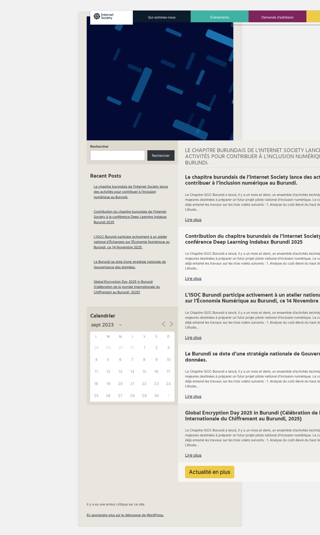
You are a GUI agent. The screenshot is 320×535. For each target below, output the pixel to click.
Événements (219, 17)
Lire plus (193, 219)
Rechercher (99, 146)
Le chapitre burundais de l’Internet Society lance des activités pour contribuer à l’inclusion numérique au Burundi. (131, 191)
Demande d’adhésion (277, 17)
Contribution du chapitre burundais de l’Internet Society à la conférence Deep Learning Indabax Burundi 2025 (130, 217)
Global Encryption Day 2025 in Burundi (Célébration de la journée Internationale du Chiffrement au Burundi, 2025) (127, 287)
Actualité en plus (209, 472)
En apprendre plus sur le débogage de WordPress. (125, 515)
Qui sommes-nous (161, 17)
